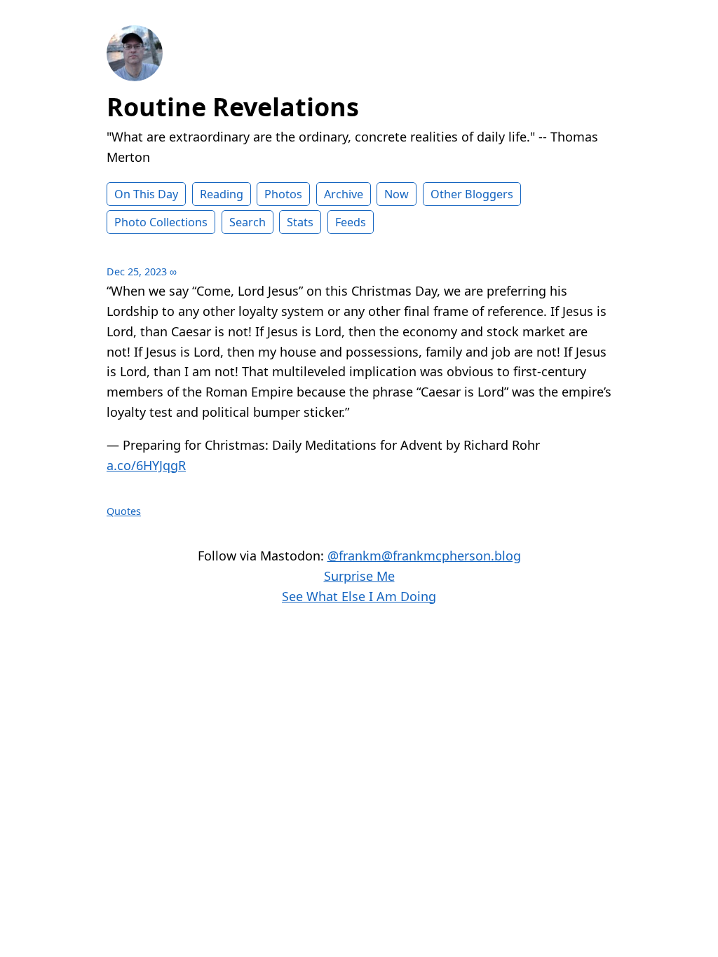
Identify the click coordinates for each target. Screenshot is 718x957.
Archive (343, 194)
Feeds (350, 222)
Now (396, 194)
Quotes (124, 511)
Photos (283, 194)
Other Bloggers (472, 194)
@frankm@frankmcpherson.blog (424, 555)
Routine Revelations (233, 107)
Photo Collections (161, 222)
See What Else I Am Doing (359, 596)
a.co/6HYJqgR (146, 465)
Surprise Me (359, 575)
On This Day (146, 194)
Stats (300, 222)
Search (247, 222)
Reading (221, 194)
